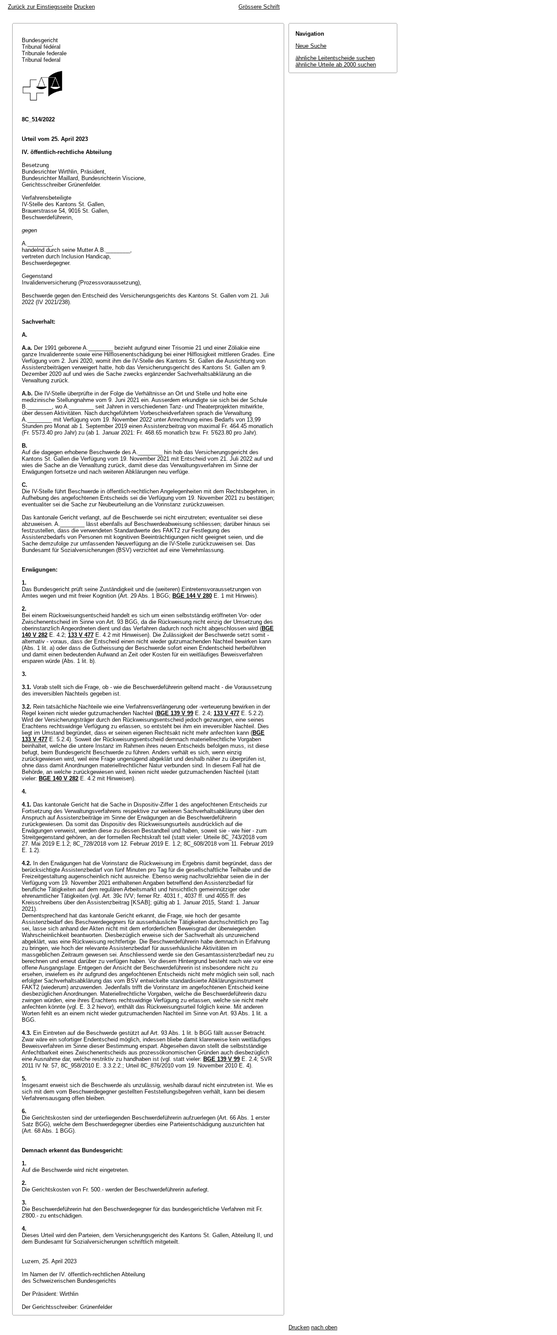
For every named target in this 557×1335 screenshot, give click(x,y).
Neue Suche (310, 46)
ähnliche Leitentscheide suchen (335, 58)
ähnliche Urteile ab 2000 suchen (335, 64)
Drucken (84, 6)
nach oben (324, 1327)
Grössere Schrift (259, 6)
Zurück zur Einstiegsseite (40, 6)
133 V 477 (81, 635)
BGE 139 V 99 (175, 713)
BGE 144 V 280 (192, 595)
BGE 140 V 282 (58, 778)
